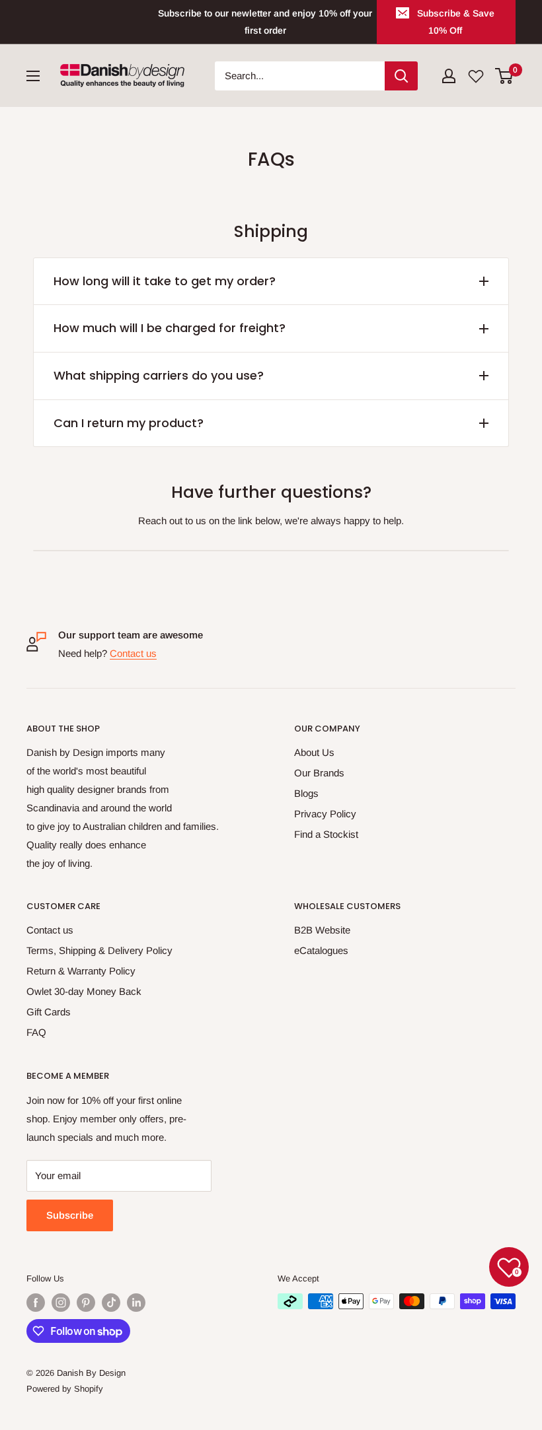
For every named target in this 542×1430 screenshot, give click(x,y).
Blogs (306, 793)
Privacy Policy (325, 813)
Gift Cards (48, 1011)
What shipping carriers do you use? (159, 375)
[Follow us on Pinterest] (86, 1302)
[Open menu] (33, 76)
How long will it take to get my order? (165, 281)
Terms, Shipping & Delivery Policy (99, 950)
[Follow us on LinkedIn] (136, 1302)
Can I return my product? (129, 423)
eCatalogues (321, 950)
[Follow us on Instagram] (61, 1302)
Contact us (133, 653)
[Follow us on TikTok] (111, 1302)
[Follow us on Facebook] (35, 1302)
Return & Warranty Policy (81, 970)
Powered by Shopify (64, 1389)
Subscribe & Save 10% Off (455, 22)
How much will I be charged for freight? (170, 328)
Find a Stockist (326, 834)
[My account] (448, 76)
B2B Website (322, 930)
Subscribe (69, 1215)
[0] (504, 76)
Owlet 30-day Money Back (83, 991)
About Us (314, 752)
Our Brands (319, 772)
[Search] (401, 75)
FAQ (36, 1032)
